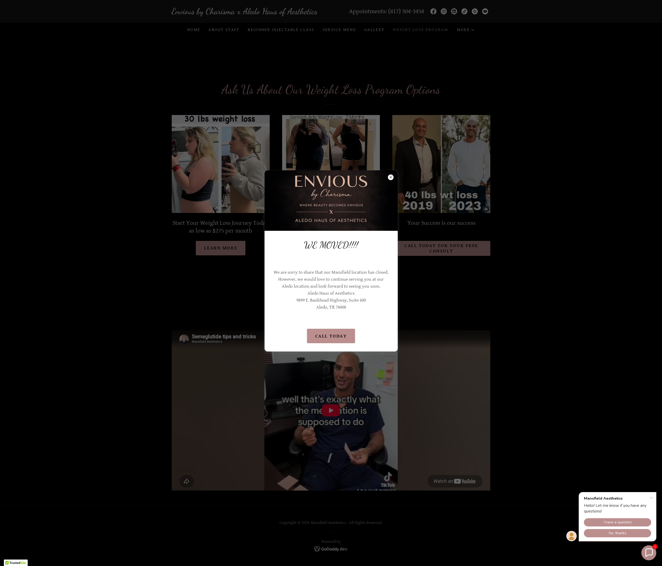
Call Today (331, 336)
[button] (648, 552)
